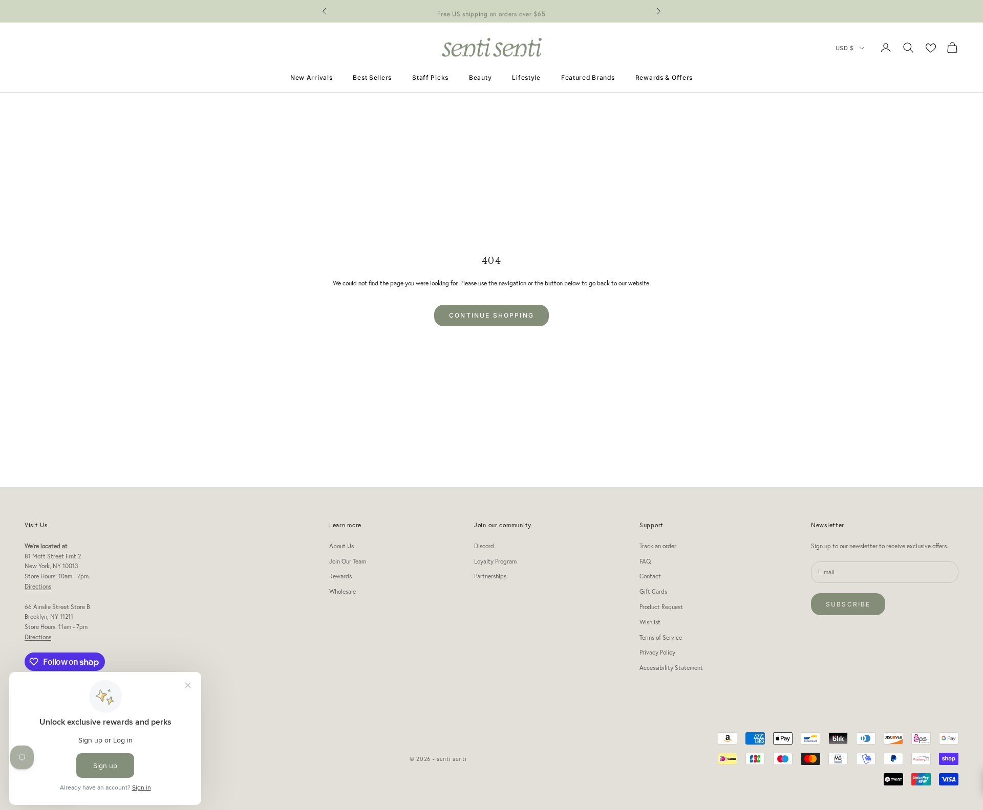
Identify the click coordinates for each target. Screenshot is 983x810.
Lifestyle (526, 77)
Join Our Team (347, 561)
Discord (484, 546)
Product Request (661, 607)
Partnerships (490, 576)
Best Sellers (372, 77)
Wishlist (649, 622)
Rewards (340, 576)
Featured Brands (588, 77)
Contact (650, 576)
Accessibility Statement (671, 667)
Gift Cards (653, 591)
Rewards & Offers (664, 77)
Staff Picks (430, 77)
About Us (341, 546)
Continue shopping (491, 315)
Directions (38, 586)
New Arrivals (311, 77)
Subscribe (848, 604)
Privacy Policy (657, 652)
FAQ (645, 561)
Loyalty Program (495, 561)
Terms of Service (660, 637)
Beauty (480, 77)
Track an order (657, 546)
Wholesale (342, 591)
